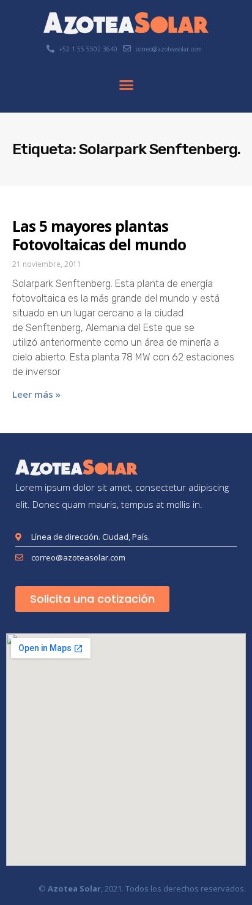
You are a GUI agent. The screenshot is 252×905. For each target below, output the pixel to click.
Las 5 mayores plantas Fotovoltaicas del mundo (99, 235)
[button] (126, 85)
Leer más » (36, 394)
